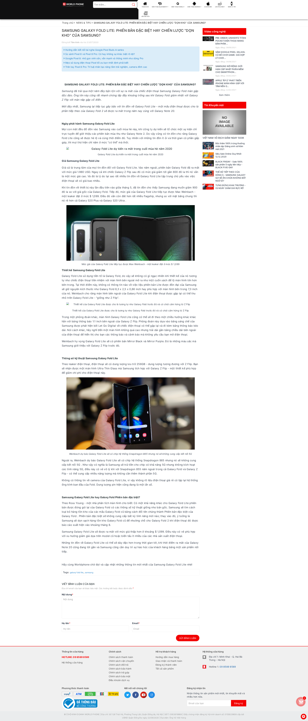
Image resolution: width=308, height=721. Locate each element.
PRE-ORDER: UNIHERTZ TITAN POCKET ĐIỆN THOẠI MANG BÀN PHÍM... (230, 41)
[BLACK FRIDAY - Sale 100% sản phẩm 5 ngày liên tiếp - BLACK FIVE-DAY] (208, 163)
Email (136, 623)
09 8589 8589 (81, 657)
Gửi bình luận (187, 638)
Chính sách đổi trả (118, 664)
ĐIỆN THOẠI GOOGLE (177, 7)
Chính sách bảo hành (120, 668)
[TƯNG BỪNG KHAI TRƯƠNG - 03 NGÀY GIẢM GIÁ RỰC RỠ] (208, 187)
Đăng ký (238, 703)
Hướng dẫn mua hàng (167, 657)
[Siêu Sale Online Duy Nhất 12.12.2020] (208, 155)
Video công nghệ (215, 31)
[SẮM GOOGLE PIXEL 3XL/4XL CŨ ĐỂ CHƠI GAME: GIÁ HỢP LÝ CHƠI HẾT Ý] (208, 53)
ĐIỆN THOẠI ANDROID (194, 7)
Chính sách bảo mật (119, 676)
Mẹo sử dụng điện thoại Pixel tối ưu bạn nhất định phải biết (96, 62)
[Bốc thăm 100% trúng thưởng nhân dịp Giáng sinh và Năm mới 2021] (208, 145)
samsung (89, 572)
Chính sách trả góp (119, 672)
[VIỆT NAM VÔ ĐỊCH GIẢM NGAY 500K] (224, 122)
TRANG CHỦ (145, 7)
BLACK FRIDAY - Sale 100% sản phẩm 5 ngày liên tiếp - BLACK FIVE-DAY (229, 164)
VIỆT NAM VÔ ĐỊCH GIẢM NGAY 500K (223, 137)
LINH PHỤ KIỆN (219, 7)
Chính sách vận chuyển (121, 661)
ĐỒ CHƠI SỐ (145, 16)
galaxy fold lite (77, 572)
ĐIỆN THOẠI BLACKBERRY (160, 7)
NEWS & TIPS (232, 7)
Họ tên (66, 623)
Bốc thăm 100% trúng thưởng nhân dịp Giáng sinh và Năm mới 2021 (230, 146)
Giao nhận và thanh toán (169, 661)
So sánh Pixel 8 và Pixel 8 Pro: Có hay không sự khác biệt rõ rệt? (100, 54)
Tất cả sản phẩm (165, 668)
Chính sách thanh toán (121, 657)
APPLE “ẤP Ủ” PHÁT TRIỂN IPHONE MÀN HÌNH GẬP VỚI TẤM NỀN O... (229, 83)
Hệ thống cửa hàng (72, 662)
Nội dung (67, 594)
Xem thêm (224, 95)
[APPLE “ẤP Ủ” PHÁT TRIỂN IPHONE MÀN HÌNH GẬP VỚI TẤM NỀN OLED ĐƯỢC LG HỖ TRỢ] (208, 82)
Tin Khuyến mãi (214, 105)
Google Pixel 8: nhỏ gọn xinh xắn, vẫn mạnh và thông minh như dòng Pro (104, 58)
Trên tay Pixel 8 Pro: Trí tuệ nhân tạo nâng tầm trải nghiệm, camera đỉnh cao (106, 66)
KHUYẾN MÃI (208, 7)
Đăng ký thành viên (166, 664)
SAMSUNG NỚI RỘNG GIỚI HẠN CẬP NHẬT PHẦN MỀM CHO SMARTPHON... (229, 69)
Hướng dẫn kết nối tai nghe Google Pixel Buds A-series (94, 49)
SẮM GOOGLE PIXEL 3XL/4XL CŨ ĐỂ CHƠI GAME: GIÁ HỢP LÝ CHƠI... (230, 55)
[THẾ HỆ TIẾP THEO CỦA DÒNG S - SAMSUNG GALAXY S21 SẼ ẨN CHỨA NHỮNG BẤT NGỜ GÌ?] (208, 173)
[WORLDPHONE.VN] (73, 3)
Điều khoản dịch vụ (119, 680)
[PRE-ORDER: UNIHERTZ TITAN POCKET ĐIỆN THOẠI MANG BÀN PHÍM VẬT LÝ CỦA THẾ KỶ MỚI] (208, 38)
